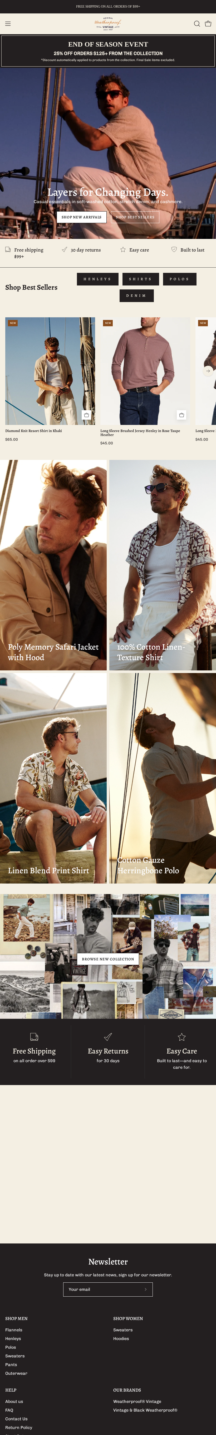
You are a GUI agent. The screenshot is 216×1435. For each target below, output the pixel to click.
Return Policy (18, 1427)
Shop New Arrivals (82, 217)
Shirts (141, 279)
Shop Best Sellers (135, 217)
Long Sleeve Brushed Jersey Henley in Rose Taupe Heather (140, 432)
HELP (10, 1390)
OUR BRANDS (127, 1390)
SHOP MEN (16, 1318)
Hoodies (121, 1338)
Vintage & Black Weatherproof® (145, 1410)
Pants (11, 1364)
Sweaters (15, 1355)
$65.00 (11, 439)
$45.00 (106, 443)
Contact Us (16, 1418)
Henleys (98, 279)
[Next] (208, 371)
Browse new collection (108, 959)
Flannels (13, 1329)
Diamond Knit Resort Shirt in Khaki (33, 431)
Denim (136, 295)
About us (14, 1401)
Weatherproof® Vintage (137, 1401)
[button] (196, 23)
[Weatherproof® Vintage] (108, 23)
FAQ (9, 1410)
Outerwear (16, 1373)
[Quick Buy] (86, 415)
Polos (180, 279)
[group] (108, 6)
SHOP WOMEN (128, 1318)
